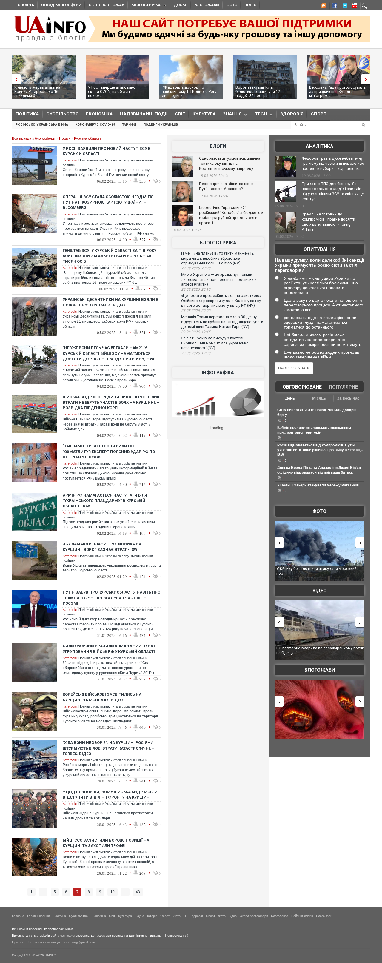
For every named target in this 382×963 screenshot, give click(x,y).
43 (138, 892)
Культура (204, 114)
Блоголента (279, 916)
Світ (180, 114)
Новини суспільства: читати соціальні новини (112, 267)
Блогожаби (207, 5)
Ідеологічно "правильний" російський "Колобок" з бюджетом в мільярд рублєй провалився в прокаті (231, 215)
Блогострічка (144, 6)
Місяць (319, 398)
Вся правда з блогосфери (33, 138)
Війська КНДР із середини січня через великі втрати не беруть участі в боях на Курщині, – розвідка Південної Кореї (112, 402)
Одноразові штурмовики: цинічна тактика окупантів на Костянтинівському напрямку (229, 163)
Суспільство (62, 114)
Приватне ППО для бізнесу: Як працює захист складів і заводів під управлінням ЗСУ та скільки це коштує (333, 191)
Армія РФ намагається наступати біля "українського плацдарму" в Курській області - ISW (105, 500)
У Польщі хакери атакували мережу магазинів (318, 485)
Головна (25, 5)
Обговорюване (302, 387)
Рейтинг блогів (302, 916)
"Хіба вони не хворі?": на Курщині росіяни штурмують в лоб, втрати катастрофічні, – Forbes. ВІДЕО (109, 748)
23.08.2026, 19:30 (195, 353)
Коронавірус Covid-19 (95, 125)
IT (185, 916)
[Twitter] (343, 6)
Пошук (64, 138)
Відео (250, 5)
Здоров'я (292, 114)
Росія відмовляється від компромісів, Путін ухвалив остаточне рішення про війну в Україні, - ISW (320, 450)
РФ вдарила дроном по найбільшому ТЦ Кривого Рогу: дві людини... (189, 91)
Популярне (343, 387)
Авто (177, 916)
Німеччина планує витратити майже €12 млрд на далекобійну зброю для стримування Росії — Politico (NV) (217, 258)
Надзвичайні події (144, 114)
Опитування (320, 249)
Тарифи (129, 125)
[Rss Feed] (323, 6)
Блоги (218, 146)
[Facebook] (333, 6)
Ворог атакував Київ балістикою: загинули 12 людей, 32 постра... (257, 91)
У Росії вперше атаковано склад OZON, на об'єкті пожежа (111, 91)
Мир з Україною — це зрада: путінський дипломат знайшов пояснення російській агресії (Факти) (219, 279)
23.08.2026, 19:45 (195, 332)
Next (367, 79)
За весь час (348, 398)
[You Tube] (353, 6)
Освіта (165, 916)
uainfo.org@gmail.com (79, 942)
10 (112, 892)
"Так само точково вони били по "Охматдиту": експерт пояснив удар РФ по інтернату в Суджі (109, 451)
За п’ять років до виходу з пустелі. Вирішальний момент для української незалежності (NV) (215, 343)
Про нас (18, 942)
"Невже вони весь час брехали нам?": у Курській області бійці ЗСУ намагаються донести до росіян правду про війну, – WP (109, 353)
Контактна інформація (43, 942)
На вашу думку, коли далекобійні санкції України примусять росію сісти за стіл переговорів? (319, 265)
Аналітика (319, 146)
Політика (27, 114)
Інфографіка (218, 372)
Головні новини (38, 916)
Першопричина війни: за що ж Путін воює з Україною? (226, 186)
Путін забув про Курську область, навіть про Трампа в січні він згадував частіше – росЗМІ (111, 597)
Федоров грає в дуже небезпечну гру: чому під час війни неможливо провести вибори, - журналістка (333, 163)
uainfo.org (67, 935)
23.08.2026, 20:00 (195, 311)
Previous (15, 79)
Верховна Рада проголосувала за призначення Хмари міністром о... (337, 91)
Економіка (99, 114)
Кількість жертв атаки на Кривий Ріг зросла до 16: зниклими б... (37, 91)
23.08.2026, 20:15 (195, 289)
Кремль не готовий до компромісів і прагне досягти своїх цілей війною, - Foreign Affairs (328, 222)
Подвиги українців (160, 125)
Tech (259, 115)
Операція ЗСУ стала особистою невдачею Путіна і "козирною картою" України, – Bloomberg (108, 202)
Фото (231, 5)
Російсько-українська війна (42, 125)
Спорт (318, 114)
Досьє (180, 5)
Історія (152, 916)
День (290, 398)
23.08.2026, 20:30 (195, 268)
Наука (139, 916)
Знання (230, 115)
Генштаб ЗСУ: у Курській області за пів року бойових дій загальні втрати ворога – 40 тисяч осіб (109, 256)
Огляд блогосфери (61, 5)
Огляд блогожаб (106, 5)
